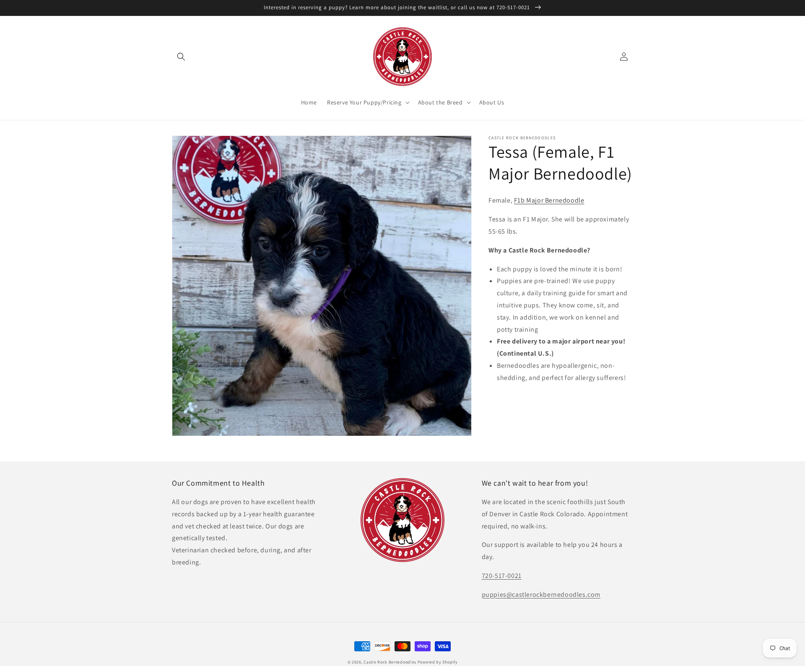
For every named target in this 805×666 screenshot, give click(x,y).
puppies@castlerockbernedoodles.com (541, 594)
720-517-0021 (502, 575)
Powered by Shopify (438, 662)
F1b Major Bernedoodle (549, 200)
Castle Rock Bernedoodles (390, 662)
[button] (181, 56)
